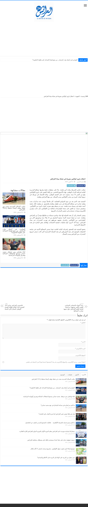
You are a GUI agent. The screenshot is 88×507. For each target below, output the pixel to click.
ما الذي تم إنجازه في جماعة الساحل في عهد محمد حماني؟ (58, 405)
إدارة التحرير (80, 181)
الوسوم (62, 375)
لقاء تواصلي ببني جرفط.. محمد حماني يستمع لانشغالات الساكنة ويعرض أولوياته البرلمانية (14, 253)
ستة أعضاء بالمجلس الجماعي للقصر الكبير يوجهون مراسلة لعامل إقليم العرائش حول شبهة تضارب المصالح (73, 307)
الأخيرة (84, 375)
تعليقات (70, 375)
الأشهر (77, 375)
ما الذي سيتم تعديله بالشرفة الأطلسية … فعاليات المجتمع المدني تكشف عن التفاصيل (50, 422)
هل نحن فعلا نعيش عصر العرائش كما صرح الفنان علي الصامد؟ (57, 414)
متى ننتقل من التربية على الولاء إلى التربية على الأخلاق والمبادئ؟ (56, 457)
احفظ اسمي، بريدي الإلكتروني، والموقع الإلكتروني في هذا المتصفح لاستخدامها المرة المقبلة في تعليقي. (55, 362)
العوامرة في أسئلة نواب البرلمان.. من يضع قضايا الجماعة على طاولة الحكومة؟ (54, 60)
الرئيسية (83, 96)
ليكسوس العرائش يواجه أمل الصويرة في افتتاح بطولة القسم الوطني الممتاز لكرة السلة (14, 306)
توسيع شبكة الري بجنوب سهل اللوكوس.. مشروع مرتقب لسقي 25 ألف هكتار (53, 449)
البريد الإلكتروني (80, 348)
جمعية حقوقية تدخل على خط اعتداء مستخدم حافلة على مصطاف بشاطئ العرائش (51, 440)
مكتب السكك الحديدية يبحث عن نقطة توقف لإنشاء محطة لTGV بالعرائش (14, 208)
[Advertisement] (44, 39)
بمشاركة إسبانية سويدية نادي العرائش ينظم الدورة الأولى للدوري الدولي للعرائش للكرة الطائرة (47, 431)
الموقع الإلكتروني (80, 355)
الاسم (83, 342)
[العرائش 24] (44, 11)
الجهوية (77, 96)
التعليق (82, 322)
